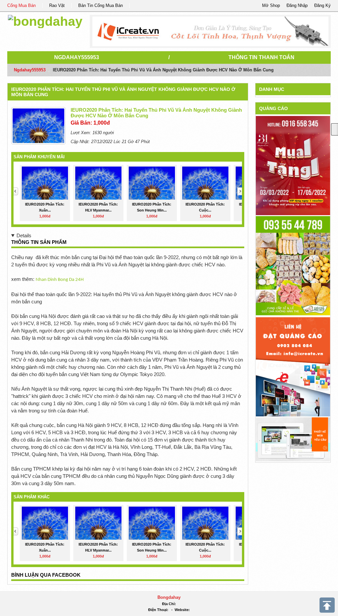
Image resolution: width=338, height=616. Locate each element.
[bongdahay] (45, 20)
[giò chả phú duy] (293, 265)
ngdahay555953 (76, 57)
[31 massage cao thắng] (293, 165)
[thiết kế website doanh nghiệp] (293, 439)
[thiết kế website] (210, 31)
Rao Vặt (57, 5)
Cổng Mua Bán (21, 5)
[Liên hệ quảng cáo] (293, 366)
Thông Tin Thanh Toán (261, 57)
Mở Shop (271, 5)
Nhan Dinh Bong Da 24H (60, 279)
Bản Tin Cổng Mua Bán (100, 5)
